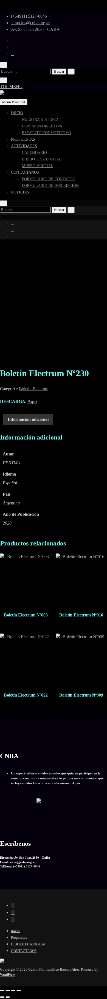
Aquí (32, 401)
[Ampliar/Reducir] (2, 990)
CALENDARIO (34, 153)
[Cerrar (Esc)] (18, 990)
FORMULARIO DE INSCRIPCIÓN (50, 186)
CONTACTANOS (25, 172)
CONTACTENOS (23, 951)
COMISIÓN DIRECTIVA (42, 126)
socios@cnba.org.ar (32, 22)
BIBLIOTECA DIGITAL (41, 159)
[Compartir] (13, 990)
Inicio (15, 931)
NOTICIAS (20, 192)
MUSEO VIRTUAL (37, 166)
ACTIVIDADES (24, 146)
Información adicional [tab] (28, 419)
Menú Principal (13, 102)
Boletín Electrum (33, 388)
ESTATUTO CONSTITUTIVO (46, 133)
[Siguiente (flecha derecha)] (7, 997)
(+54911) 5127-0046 (29, 16)
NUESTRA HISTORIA (40, 120)
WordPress (7, 975)
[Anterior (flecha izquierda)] (2, 997)
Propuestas (19, 937)
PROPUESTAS (23, 139)
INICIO (17, 113)
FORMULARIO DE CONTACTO (48, 179)
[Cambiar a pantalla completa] (7, 990)
